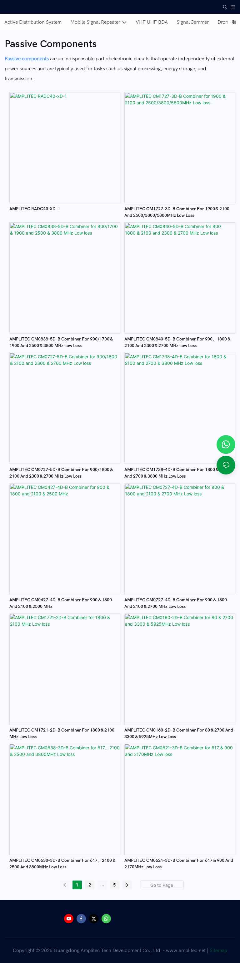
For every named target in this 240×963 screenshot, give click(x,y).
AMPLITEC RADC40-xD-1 (34, 208)
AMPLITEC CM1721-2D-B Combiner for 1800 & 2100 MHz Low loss (61, 733)
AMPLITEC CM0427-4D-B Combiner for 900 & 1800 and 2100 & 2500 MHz (60, 603)
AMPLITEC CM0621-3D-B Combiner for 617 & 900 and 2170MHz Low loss (178, 864)
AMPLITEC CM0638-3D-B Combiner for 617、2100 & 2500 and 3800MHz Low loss (62, 864)
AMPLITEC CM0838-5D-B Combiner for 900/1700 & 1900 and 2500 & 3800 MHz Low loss (61, 342)
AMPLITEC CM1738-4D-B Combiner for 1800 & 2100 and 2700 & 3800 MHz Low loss (176, 473)
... (102, 883)
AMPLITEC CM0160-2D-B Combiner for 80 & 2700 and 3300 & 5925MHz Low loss (178, 733)
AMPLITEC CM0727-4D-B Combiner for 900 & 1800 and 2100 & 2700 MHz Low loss (175, 603)
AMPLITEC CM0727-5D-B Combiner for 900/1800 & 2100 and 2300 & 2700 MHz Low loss (61, 473)
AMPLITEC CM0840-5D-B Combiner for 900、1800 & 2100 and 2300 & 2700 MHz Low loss (177, 342)
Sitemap (218, 950)
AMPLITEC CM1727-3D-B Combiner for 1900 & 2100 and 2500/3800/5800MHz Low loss (176, 212)
